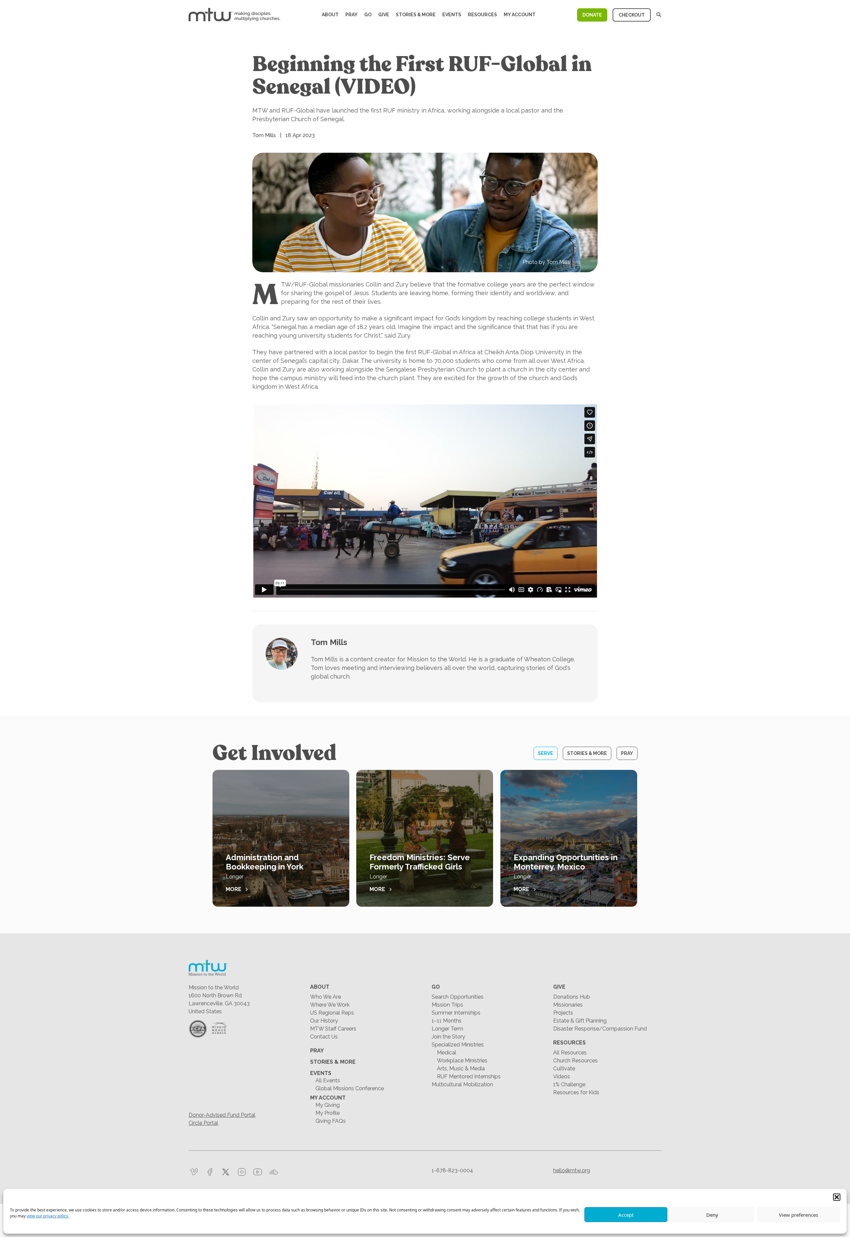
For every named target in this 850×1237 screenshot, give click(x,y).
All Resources (570, 1052)
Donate (592, 15)
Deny (712, 1214)
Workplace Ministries (462, 1060)
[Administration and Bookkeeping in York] (280, 838)
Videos (561, 1076)
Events (451, 14)
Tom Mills (329, 642)
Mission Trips (447, 1005)
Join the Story (448, 1036)
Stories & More (416, 14)
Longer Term (447, 1029)
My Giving (327, 1105)
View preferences (798, 1214)
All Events (327, 1080)
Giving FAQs (330, 1121)
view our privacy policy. (48, 1216)
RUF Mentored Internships (469, 1076)
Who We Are (325, 997)
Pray (351, 14)
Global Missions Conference (349, 1088)
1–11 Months (447, 1021)
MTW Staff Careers (333, 1029)
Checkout (632, 15)
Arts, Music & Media (461, 1068)
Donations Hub (571, 997)
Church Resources (575, 1060)
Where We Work (330, 1005)
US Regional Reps (332, 1013)
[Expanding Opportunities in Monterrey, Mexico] (568, 838)
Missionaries (568, 1005)
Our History (324, 1021)
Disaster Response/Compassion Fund (600, 1029)
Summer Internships (456, 1013)
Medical (446, 1052)
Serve (545, 753)
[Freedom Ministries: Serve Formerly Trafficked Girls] (424, 838)
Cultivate (564, 1068)
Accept (626, 1214)
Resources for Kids (576, 1092)
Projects (563, 1013)
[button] (836, 1197)
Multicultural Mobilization (462, 1084)
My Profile (327, 1113)
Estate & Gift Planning (580, 1021)
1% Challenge (569, 1084)
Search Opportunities (457, 997)
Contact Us (324, 1036)
